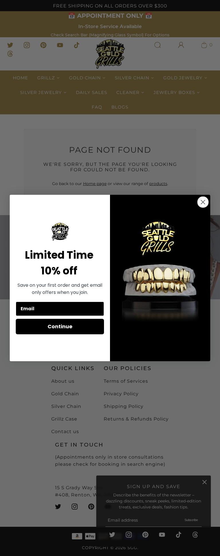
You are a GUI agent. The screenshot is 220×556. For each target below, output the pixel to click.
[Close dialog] (203, 202)
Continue (60, 326)
